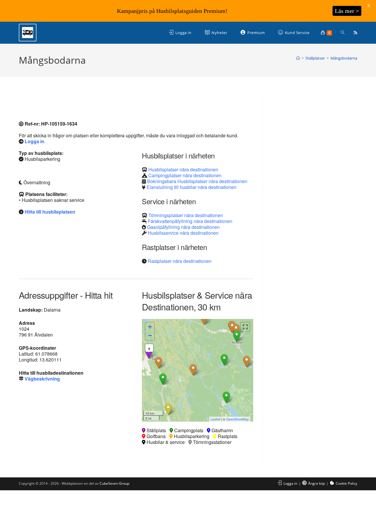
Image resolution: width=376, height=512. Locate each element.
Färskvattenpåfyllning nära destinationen (190, 221)
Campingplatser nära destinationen (184, 175)
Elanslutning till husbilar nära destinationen (191, 187)
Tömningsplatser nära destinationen (185, 215)
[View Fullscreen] (245, 326)
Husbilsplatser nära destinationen (183, 169)
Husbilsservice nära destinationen (183, 232)
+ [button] (150, 326)
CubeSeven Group (114, 483)
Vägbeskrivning (42, 378)
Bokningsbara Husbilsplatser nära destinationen (197, 181)
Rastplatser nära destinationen (180, 261)
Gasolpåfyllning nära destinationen (183, 227)
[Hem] (298, 58)
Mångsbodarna (343, 58)
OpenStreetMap (237, 419)
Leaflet (215, 419)
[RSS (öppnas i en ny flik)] (355, 33)
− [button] (150, 335)
